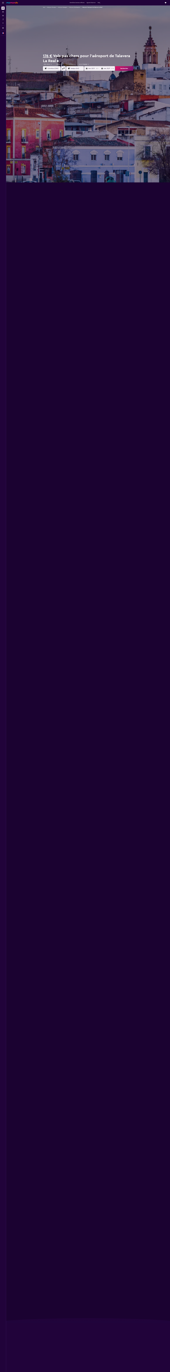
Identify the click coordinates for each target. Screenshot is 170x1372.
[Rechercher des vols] (3, 8)
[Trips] (3, 28)
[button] (3, 3)
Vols (44, 7)
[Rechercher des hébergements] (3, 12)
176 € (47, 56)
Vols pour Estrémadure (74, 7)
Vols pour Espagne (62, 7)
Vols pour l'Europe (51, 7)
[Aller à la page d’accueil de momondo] (12, 3)
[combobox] (48, 64)
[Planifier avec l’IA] (3, 23)
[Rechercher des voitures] (3, 15)
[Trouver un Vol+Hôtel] (3, 19)
